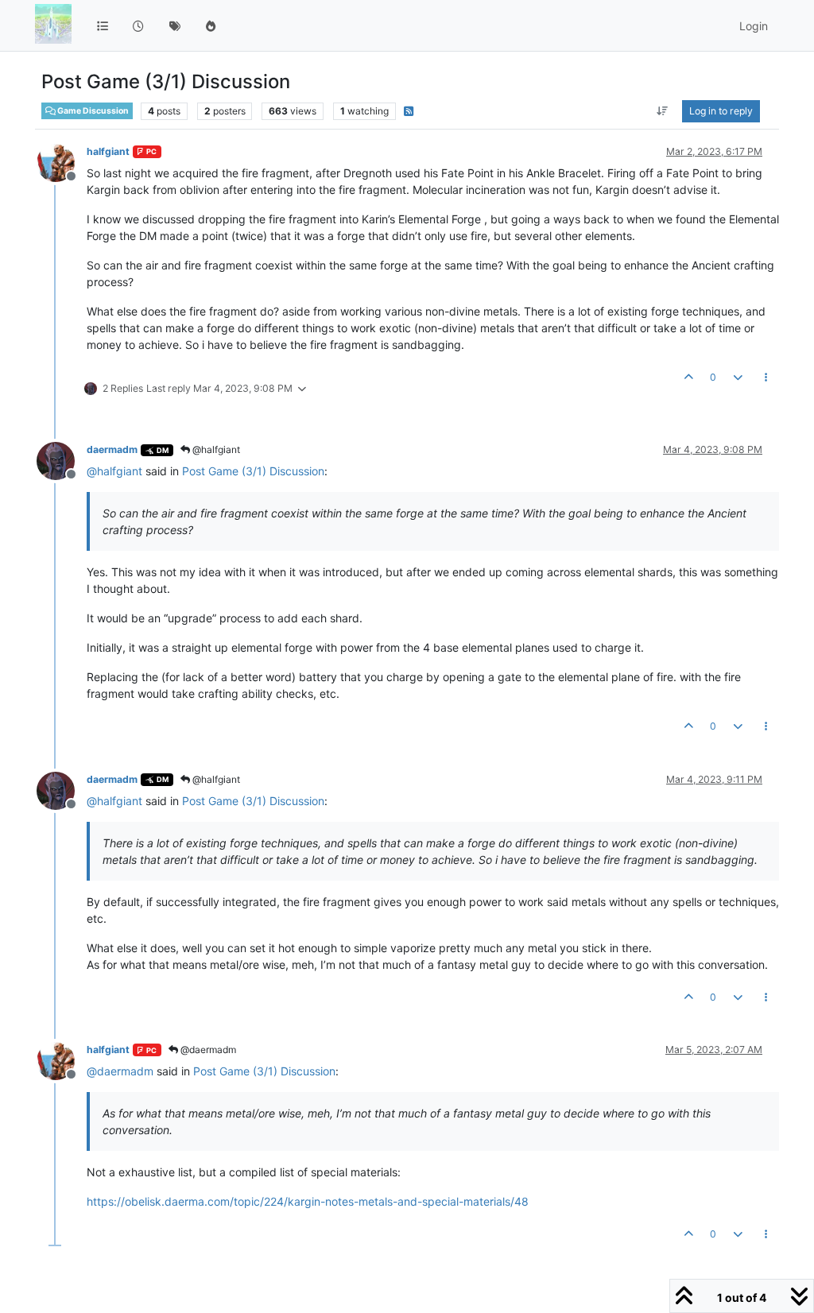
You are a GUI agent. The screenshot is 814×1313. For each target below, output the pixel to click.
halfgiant (108, 151)
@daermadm (207, 1049)
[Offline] (62, 161)
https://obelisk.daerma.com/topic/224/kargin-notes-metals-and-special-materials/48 (308, 1201)
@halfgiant (215, 449)
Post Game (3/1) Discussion (253, 471)
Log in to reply (721, 111)
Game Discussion (92, 111)
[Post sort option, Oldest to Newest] (662, 111)
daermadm (112, 449)
